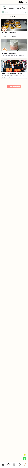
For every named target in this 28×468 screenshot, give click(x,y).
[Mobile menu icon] (2, 2)
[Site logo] (21, 2)
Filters (22, 12)
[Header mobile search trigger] (26, 2)
